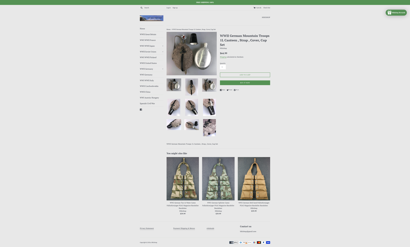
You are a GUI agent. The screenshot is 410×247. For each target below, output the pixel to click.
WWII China (145, 92)
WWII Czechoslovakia (149, 86)
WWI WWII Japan (151, 46)
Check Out (266, 8)
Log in (169, 8)
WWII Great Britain (148, 34)
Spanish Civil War (147, 103)
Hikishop (154, 242)
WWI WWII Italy (147, 80)
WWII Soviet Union (151, 51)
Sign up (175, 8)
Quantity (223, 63)
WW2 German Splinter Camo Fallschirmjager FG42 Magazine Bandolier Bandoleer (218, 205)
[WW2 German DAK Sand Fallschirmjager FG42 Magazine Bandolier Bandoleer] (254, 178)
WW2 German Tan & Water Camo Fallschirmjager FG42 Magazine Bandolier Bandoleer (183, 205)
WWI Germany (146, 74)
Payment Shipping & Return (184, 228)
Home (142, 28)
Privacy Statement (147, 228)
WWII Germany (151, 69)
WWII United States (148, 63)
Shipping (223, 57)
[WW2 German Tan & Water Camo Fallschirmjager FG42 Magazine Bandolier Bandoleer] (183, 178)
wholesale (210, 228)
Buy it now (245, 83)
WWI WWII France (148, 40)
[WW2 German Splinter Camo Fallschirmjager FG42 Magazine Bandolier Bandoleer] (218, 178)
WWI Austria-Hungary (149, 97)
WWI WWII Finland (148, 57)
